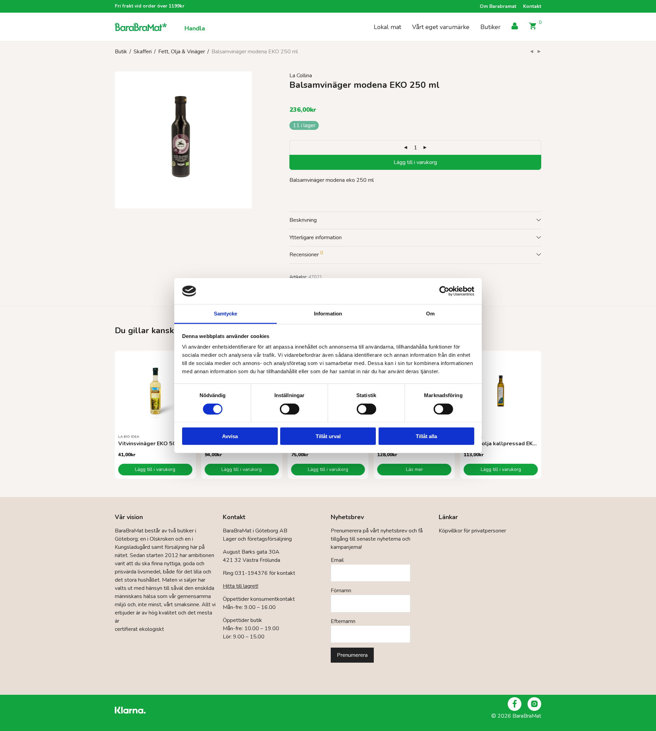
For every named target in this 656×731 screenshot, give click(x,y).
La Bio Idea (128, 436)
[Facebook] (514, 704)
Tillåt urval (328, 436)
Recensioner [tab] (306, 253)
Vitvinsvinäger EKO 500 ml (153, 443)
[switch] (289, 408)
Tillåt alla (426, 436)
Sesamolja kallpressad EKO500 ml (510, 443)
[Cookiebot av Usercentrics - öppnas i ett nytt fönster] (444, 291)
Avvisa (230, 436)
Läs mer (414, 469)
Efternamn (343, 621)
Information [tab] (328, 313)
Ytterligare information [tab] (315, 237)
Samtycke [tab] (225, 313)
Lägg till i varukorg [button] (155, 469)
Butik (121, 51)
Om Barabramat (498, 6)
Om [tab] (430, 313)
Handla (194, 28)
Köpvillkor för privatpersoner (472, 530)
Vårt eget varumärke (440, 27)
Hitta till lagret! (240, 586)
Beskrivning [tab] (303, 220)
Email (337, 560)
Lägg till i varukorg (415, 162)
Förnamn (341, 590)
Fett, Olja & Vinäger (181, 51)
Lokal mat (387, 27)
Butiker (490, 27)
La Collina (300, 75)
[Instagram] (534, 704)
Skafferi (143, 51)
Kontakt (532, 6)
